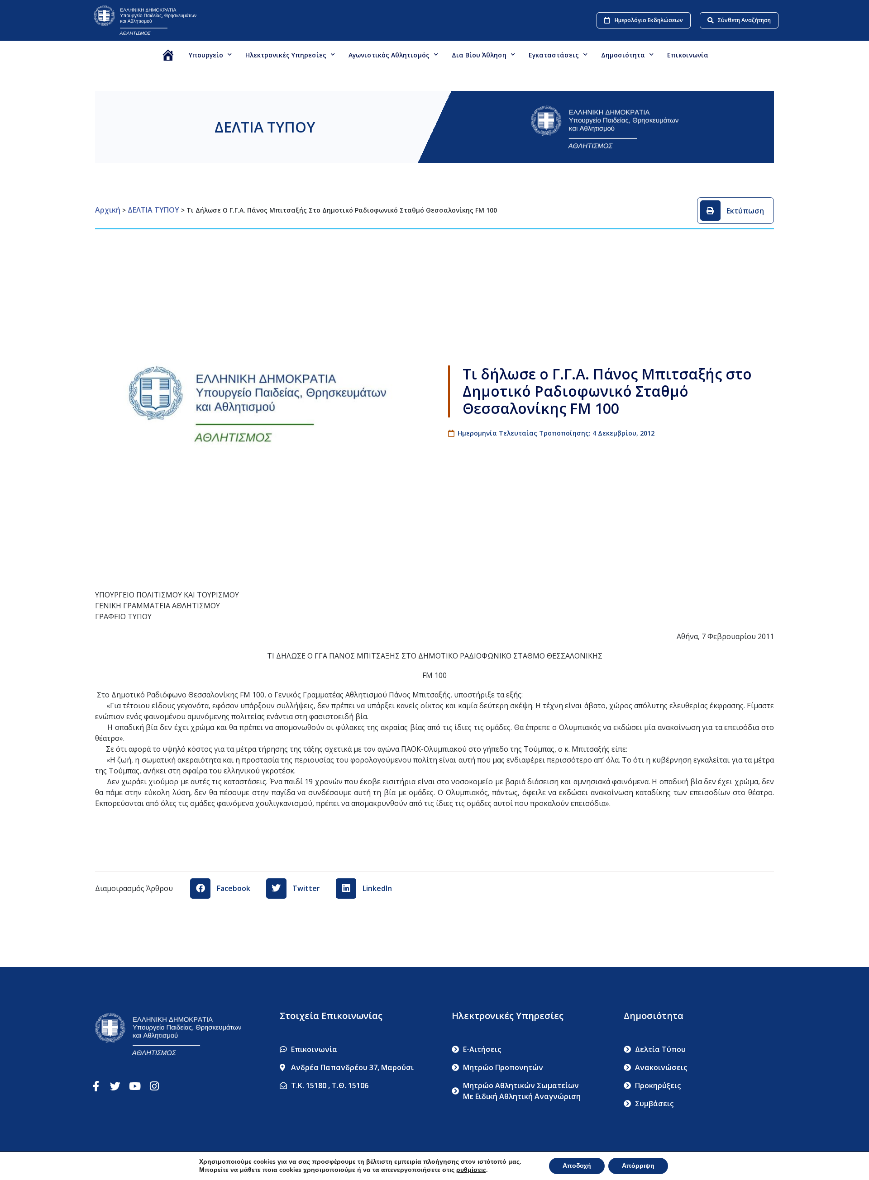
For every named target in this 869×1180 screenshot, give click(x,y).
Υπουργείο (206, 55)
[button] (735, 210)
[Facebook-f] (96, 1086)
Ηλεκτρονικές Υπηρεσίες (285, 55)
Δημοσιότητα (623, 55)
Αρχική (107, 210)
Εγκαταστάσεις (554, 55)
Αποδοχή (577, 1165)
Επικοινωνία (687, 55)
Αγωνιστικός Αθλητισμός (389, 55)
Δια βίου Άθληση (479, 55)
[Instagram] (154, 1086)
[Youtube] (134, 1086)
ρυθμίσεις (471, 1170)
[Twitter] (115, 1086)
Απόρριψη (638, 1165)
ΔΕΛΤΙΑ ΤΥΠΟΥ (265, 127)
